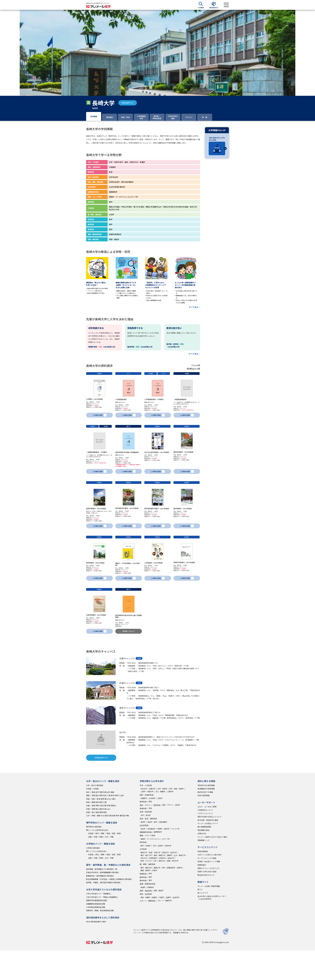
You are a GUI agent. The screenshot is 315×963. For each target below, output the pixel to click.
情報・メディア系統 (147, 835)
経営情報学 (163, 822)
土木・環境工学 (179, 855)
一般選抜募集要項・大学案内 (96, 452)
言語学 (160, 798)
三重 (105, 802)
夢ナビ (200, 889)
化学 (154, 846)
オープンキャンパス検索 (206, 858)
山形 (108, 792)
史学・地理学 (162, 789)
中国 (88, 809)
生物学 (160, 846)
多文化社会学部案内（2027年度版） (157, 452)
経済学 (143, 822)
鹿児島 (122, 815)
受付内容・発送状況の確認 (207, 820)
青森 (93, 792)
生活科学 (176, 897)
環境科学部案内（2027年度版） (184, 562)
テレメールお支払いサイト (207, 823)
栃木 (97, 795)
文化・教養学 (160, 791)
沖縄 (127, 815)
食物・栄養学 (145, 897)
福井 (114, 799)
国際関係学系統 (146, 832)
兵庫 (105, 805)
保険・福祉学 (158, 890)
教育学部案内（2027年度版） (184, 452)
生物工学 (171, 858)
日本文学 (144, 789)
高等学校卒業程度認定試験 (96, 900)
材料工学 (144, 858)
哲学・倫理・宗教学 (176, 789)
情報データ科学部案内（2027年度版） (127, 564)
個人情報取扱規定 (204, 826)
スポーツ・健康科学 (164, 900)
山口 (108, 809)
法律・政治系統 (146, 812)
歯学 (150, 877)
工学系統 (143, 849)
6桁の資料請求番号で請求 (96, 921)
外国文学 (152, 789)
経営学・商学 (152, 822)
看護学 (143, 887)
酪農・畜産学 (145, 870)
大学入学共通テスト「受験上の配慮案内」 (102, 897)
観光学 (166, 829)
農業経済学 (171, 867)
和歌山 (113, 805)
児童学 (161, 897)
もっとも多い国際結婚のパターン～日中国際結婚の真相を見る (185, 285)
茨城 (93, 795)
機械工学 (144, 852)
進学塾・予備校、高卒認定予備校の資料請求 (103, 882)
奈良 (108, 805)
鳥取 (93, 809)
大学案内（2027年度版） (95, 399)
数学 (142, 846)
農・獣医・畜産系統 (147, 864)
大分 (102, 815)
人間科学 (170, 791)
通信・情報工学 (159, 855)
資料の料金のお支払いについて (209, 816)
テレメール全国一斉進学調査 (208, 886)
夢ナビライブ (202, 893)
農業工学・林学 (159, 867)
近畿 (88, 805)
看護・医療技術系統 (147, 884)
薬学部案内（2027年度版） (96, 563)
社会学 (143, 829)
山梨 (122, 795)
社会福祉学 (151, 829)
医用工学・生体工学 (169, 852)
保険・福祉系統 (146, 890)
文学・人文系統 (146, 785)
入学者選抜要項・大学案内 (154, 399)
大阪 (101, 805)
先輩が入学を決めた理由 (206, 871)
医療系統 (143, 874)
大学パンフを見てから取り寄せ (209, 854)
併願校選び (201, 865)
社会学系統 (144, 825)
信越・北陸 (90, 799)
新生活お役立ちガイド (206, 875)
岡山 (97, 809)
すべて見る (193, 307)
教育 (150, 801)
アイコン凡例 (195, 365)
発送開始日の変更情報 (206, 788)
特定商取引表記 (203, 830)
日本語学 (152, 798)
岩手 (97, 792)
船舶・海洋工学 (172, 861)
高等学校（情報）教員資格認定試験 (100, 910)
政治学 (148, 815)
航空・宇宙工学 (154, 852)
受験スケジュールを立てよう (208, 868)
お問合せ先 (201, 833)
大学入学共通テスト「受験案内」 (99, 893)
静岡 (93, 802)
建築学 (169, 855)
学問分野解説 (202, 851)
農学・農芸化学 (146, 867)
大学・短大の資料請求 (94, 785)
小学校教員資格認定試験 (95, 907)
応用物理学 (153, 858)
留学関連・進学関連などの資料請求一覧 (101, 869)
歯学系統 (143, 877)
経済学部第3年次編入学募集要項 (127, 452)
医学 (150, 873)
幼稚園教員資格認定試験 (95, 904)
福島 (112, 792)
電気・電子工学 (146, 855)
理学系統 (143, 842)
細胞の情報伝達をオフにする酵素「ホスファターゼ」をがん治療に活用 (126, 285)
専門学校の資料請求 (94, 826)
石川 (110, 799)
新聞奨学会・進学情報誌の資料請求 (100, 876)
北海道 (88, 788)
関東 (88, 795)
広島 (105, 809)
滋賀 (93, 805)
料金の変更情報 (203, 795)
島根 (101, 809)
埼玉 (105, 795)
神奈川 (117, 795)
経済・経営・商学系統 (148, 818)
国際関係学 (158, 832)
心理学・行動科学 (147, 791)
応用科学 (162, 858)
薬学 (150, 880)
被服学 (154, 897)
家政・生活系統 (146, 894)
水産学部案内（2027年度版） (96, 615)
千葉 (108, 795)
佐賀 (110, 815)
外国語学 (144, 798)
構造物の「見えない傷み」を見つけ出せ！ (96, 283)
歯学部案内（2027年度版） (183, 508)
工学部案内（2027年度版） (154, 563)
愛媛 (101, 812)
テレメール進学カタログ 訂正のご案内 (212, 837)
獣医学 (179, 867)
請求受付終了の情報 (205, 792)
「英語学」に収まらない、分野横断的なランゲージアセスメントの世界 (155, 285)
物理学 (148, 846)
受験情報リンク (203, 840)
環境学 (160, 829)
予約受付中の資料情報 (206, 785)
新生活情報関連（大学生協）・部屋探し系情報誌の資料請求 (109, 879)
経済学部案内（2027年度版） (96, 508)
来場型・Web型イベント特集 (208, 861)
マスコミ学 (175, 829)
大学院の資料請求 (93, 848)
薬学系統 (143, 880)
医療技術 (150, 887)
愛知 (101, 802)
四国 (88, 812)
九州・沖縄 (90, 815)
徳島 (97, 812)
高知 (105, 812)
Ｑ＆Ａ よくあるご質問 (206, 806)
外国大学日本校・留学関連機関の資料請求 (102, 872)
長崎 (114, 815)
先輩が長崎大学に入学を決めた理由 (217, 139)
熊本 (117, 815)
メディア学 (166, 839)
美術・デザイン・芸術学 (171, 805)
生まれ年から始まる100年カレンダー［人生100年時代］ (211, 897)
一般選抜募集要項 (179, 399)
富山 (106, 799)
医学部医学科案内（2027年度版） (127, 508)
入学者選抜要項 (120, 399)
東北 (88, 792)
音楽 (150, 808)
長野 (102, 799)
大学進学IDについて (205, 810)
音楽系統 (143, 808)
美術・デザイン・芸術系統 (150, 805)
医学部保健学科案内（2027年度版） (157, 508)
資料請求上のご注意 (193, 368)
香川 (93, 812)
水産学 (154, 870)
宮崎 (106, 815)
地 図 (139, 658)
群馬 (101, 795)
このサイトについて (205, 813)
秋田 (105, 792)
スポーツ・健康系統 (147, 901)
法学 (142, 815)
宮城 (101, 792)
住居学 (168, 897)
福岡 (98, 815)
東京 (112, 795)
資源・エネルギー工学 (149, 861)
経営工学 (162, 861)
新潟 (98, 799)
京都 (97, 805)
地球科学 (168, 846)
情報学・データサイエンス (150, 839)
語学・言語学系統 (146, 795)
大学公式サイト (128, 103)
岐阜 (97, 802)
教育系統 (143, 801)
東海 (88, 802)
